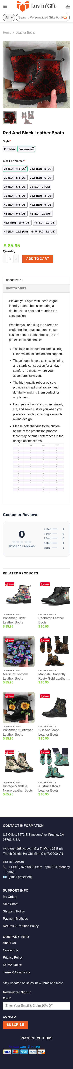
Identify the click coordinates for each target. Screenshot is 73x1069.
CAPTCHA (9, 1016)
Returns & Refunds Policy (21, 926)
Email (7, 998)
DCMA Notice (12, 965)
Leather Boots (25, 32)
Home (7, 32)
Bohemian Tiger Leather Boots (14, 620)
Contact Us (10, 950)
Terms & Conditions (16, 972)
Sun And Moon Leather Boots (48, 732)
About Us (9, 943)
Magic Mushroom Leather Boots (15, 676)
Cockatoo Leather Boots (51, 620)
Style (7, 141)
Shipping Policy (14, 911)
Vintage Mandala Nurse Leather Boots (18, 788)
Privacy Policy (13, 957)
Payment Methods (15, 918)
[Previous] (9, 74)
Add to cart (37, 258)
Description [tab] (15, 280)
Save (11, 584)
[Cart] (68, 6)
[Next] (63, 74)
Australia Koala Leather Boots (49, 788)
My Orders (10, 896)
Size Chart (10, 904)
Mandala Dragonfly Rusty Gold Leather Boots (52, 676)
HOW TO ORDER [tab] (16, 288)
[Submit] (65, 17)
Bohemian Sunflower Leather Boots (18, 732)
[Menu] (5, 6)
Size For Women (14, 160)
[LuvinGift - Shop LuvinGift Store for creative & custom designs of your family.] (36, 6)
